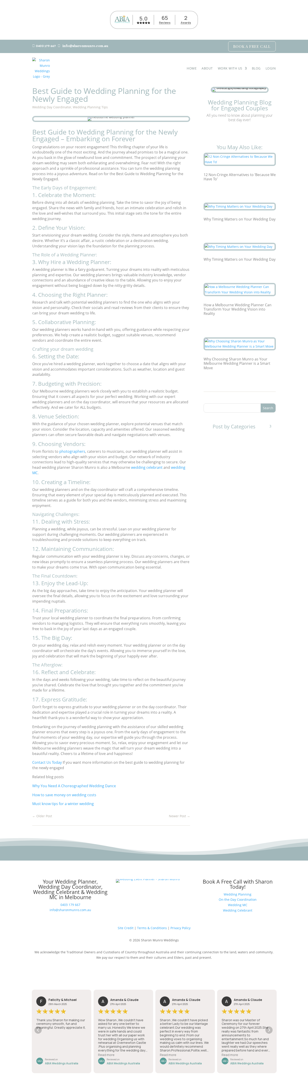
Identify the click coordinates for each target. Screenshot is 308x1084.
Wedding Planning (237, 894)
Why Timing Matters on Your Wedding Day (240, 219)
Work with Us (230, 68)
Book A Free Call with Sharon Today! (238, 884)
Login (271, 68)
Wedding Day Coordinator (51, 107)
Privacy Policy (180, 928)
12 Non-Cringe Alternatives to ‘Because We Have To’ (240, 176)
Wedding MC (237, 905)
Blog (256, 68)
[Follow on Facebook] (230, 132)
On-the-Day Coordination (238, 899)
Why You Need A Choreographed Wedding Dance (74, 785)
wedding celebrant (147, 467)
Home (192, 68)
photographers (72, 451)
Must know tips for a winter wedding (63, 803)
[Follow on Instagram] (239, 132)
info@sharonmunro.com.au (85, 46)
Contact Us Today (47, 762)
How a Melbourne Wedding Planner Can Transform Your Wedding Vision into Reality (237, 309)
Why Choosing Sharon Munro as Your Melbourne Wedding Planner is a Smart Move (237, 363)
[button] (269, 1030)
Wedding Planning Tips (90, 107)
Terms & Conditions (152, 928)
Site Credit (125, 928)
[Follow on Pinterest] (248, 132)
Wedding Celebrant (237, 910)
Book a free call (252, 46)
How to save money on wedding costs (64, 794)
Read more (106, 1055)
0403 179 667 (46, 46)
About (207, 68)
